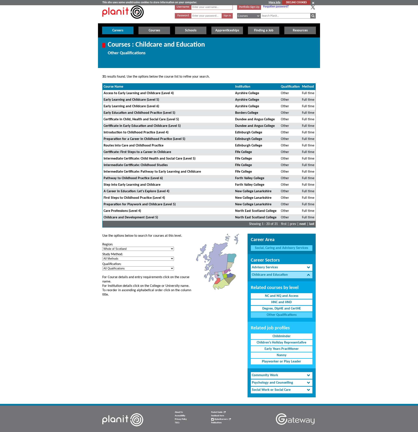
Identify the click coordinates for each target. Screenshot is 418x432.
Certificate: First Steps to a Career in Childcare (137, 152)
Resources (300, 30)
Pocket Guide (216, 412)
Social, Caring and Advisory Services (281, 248)
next (302, 224)
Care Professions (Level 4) (122, 211)
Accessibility (180, 416)
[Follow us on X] (313, 7)
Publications (216, 423)
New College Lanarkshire (253, 191)
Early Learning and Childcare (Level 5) (131, 100)
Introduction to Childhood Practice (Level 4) (136, 132)
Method (308, 86)
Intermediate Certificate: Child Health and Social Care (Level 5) (150, 158)
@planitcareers (221, 419)
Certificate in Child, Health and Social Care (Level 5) (141, 119)
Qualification (290, 86)
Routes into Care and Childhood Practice (133, 145)
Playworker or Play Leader (281, 361)
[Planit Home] (123, 21)
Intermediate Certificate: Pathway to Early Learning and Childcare (152, 171)
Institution (242, 86)
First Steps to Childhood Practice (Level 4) (134, 198)
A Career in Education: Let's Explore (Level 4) (136, 191)
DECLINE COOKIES (296, 2)
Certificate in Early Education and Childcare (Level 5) (142, 126)
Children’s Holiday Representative (281, 342)
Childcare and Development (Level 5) (131, 217)
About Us (179, 412)
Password (183, 15)
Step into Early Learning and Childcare (132, 185)
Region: (107, 244)
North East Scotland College (255, 211)
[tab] (281, 267)
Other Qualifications (282, 315)
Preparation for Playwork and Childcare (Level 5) (140, 204)
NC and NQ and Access (281, 296)
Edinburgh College (248, 132)
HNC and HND (281, 302)
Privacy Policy (181, 419)
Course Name (113, 86)
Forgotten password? (276, 6)
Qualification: (111, 264)
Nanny (282, 355)
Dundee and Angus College (255, 119)
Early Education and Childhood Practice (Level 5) (139, 113)
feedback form (217, 416)
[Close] (313, 3)
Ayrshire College (247, 93)
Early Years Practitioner (282, 349)
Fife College (243, 152)
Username (183, 6)
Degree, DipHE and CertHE (281, 308)
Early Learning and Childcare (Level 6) (131, 106)
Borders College (246, 113)
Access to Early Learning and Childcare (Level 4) (139, 93)
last (311, 224)
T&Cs (177, 423)
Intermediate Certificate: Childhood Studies (136, 165)
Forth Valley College (249, 178)
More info (274, 2)
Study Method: (112, 254)
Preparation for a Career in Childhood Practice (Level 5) (144, 139)
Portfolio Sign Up (249, 7)
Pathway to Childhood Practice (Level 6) (133, 178)
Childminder (282, 336)
